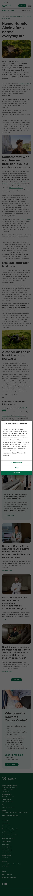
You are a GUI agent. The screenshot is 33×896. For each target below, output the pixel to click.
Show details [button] (17, 462)
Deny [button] (17, 468)
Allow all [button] (16, 473)
